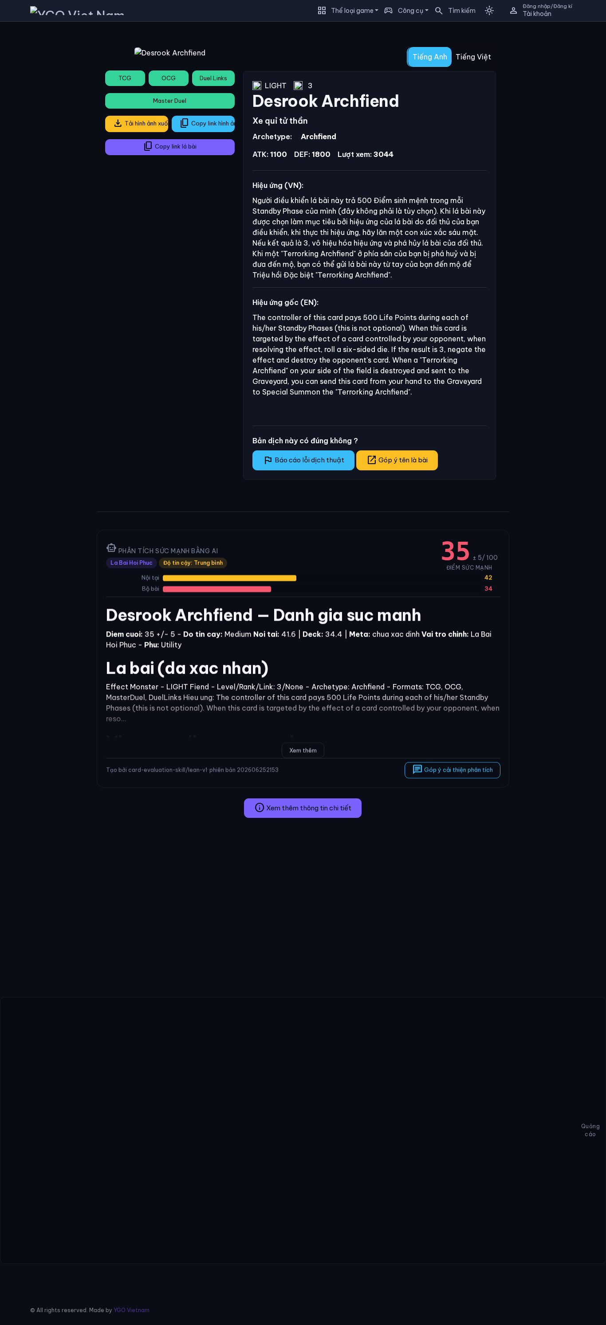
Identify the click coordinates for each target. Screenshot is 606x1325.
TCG (124, 78)
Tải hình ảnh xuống (140, 123)
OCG (168, 78)
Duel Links (213, 78)
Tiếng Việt (473, 56)
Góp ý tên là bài (397, 460)
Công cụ (410, 11)
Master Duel (169, 100)
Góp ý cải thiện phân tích (452, 769)
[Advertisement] (45, 161)
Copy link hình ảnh (207, 123)
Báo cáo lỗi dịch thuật (303, 460)
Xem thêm (303, 750)
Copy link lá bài (170, 146)
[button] (452, 10)
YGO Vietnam (132, 1310)
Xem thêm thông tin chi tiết (302, 807)
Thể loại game (352, 11)
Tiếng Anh (430, 56)
